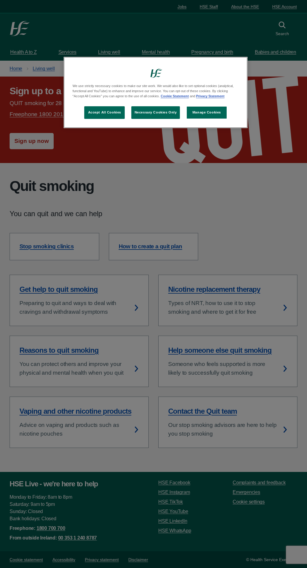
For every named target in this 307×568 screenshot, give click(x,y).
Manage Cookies (206, 112)
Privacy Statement (210, 96)
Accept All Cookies (104, 112)
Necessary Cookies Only (156, 112)
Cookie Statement (175, 96)
